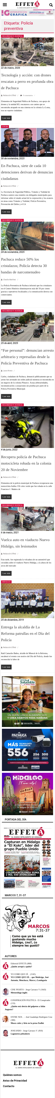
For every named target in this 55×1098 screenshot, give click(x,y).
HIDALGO (6, 582)
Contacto (8, 1086)
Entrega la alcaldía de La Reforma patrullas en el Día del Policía (25, 633)
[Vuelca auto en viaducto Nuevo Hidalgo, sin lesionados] (27, 518)
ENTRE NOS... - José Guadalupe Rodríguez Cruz (31, 1017)
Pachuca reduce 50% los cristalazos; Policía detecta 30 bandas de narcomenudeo (24, 265)
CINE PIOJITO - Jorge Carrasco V (25, 990)
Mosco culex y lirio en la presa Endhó (27, 1023)
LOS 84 (5, 127)
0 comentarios (28, 95)
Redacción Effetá (9, 95)
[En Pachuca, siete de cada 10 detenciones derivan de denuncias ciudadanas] (27, 142)
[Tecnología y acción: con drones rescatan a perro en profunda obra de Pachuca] (27, 52)
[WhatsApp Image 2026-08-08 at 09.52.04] (28, 13)
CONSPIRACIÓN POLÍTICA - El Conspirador (30, 1000)
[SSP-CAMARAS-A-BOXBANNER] (27, 750)
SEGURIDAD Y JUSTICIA (12, 36)
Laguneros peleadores (20, 1034)
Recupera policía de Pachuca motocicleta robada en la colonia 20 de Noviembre (26, 463)
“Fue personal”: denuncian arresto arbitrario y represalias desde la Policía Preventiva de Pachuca (27, 356)
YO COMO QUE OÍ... (20, 974)
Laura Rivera (7, 371)
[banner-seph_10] (27, 701)
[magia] (27, 794)
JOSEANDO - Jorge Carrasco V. (24, 1031)
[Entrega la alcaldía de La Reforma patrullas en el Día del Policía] (27, 600)
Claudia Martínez (9, 280)
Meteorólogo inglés (19, 993)
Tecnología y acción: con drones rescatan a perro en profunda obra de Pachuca (27, 81)
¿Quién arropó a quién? (21, 967)
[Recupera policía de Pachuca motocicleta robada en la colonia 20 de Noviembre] (27, 427)
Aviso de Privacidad (15, 1080)
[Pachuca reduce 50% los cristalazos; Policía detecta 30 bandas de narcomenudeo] (27, 236)
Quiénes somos (12, 1074)
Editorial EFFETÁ (18, 963)
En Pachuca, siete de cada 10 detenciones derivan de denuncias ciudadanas (27, 172)
